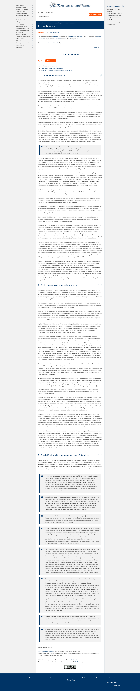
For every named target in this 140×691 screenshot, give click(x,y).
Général (41, 32)
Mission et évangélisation (23, 30)
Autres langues (20, 45)
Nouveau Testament (21, 7)
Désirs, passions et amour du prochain (52, 68)
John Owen (113, 682)
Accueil (40, 12)
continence (55, 36)
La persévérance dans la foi (114, 15)
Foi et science (20, 32)
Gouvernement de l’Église (23, 28)
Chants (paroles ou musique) (24, 43)
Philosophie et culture (22, 40)
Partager (97, 47)
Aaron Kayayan (54, 32)
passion (80, 36)
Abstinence (73, 23)
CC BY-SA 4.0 (78, 662)
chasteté (98, 36)
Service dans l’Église (22, 26)
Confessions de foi (21, 11)
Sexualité (66, 23)
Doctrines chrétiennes (22, 13)
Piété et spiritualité (21, 24)
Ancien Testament (21, 5)
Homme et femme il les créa (50, 43)
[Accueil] (70, 5)
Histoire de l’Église (21, 34)
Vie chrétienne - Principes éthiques (23, 16)
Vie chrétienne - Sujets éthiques (54, 23)
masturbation (72, 36)
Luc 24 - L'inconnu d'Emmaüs (114, 13)
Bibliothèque (41, 23)
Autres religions (20, 38)
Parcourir (49, 12)
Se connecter (44, 16)
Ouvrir (49, 61)
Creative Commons (76, 660)
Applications (19, 47)
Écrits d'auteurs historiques (23, 36)
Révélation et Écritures (22, 9)
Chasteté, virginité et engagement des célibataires (56, 70)
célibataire (58, 38)
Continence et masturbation (49, 66)
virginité (42, 38)
